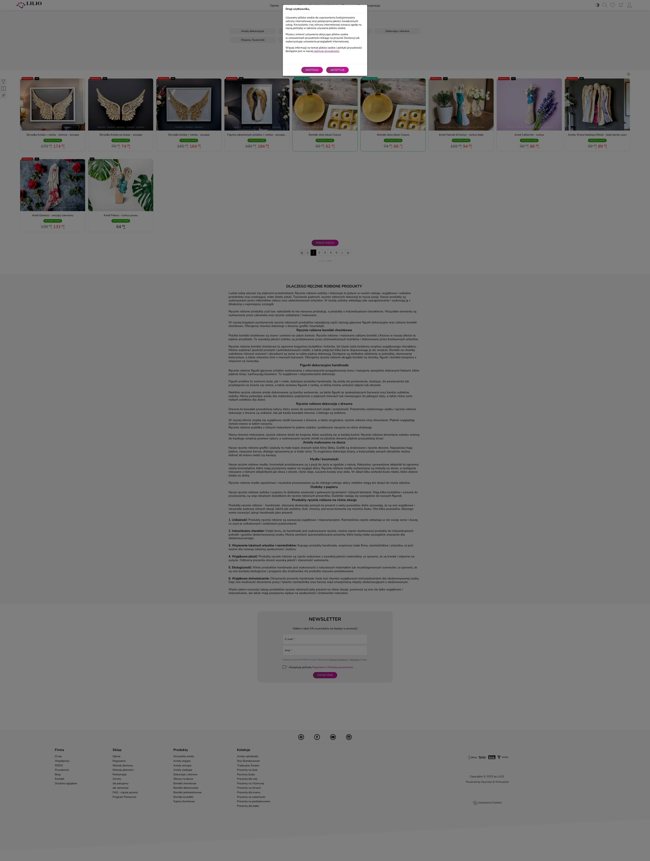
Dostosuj (312, 70)
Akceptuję (337, 70)
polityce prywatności (326, 51)
